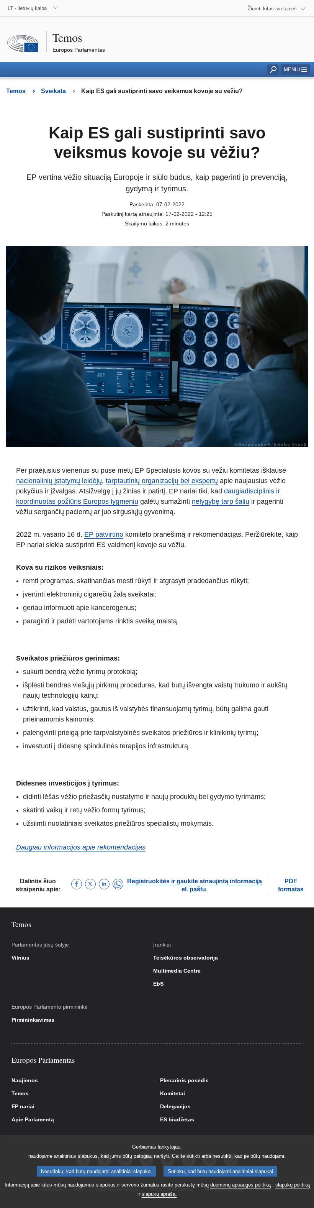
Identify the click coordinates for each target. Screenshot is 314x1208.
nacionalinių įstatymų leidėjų (59, 481)
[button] (295, 69)
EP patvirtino (103, 534)
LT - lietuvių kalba (27, 8)
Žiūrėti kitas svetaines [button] (272, 9)
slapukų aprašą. (159, 1194)
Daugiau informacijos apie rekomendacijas (81, 847)
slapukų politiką (292, 1185)
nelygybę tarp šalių (220, 501)
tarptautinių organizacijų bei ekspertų (162, 481)
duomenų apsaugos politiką (240, 1185)
